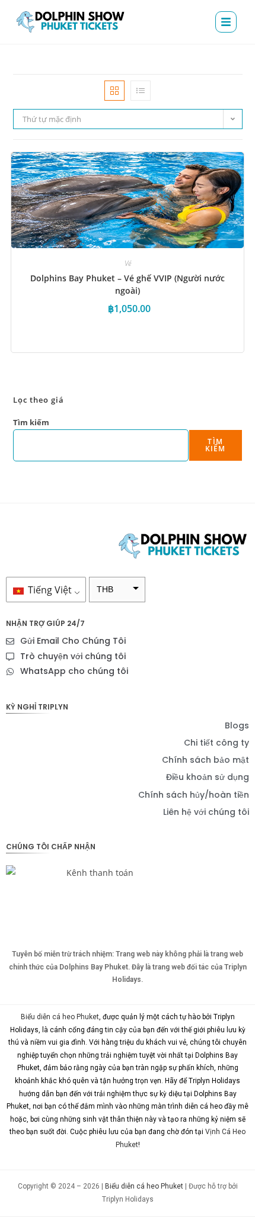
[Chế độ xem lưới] (114, 91)
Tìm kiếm (31, 422)
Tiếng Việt (49, 589)
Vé (128, 263)
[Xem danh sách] (140, 91)
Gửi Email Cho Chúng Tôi (73, 641)
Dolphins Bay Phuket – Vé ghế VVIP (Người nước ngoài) (127, 284)
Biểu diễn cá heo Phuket (60, 1017)
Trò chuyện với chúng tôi (73, 656)
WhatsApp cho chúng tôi (74, 671)
